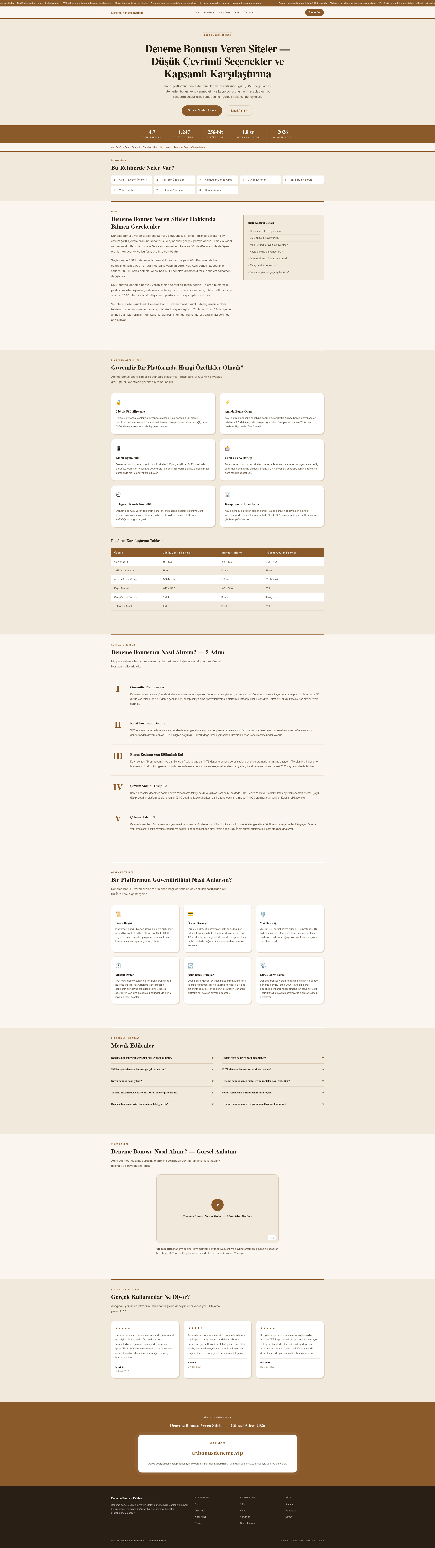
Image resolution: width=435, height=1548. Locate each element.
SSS (237, 12)
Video (243, 1510)
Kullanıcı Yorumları (170, 190)
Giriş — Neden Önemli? (130, 179)
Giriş (197, 12)
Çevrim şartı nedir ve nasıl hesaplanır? (273, 1058)
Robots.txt (290, 1510)
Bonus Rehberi (132, 147)
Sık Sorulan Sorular (299, 179)
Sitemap (289, 1504)
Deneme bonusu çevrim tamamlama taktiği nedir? (162, 1104)
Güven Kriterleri (254, 179)
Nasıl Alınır (224, 12)
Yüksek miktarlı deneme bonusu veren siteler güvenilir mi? (162, 1092)
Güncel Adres (210, 190)
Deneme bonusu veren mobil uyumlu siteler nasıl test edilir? (273, 1081)
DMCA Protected (315, 1540)
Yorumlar (249, 12)
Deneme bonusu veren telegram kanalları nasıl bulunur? (273, 1104)
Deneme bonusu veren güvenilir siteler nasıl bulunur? (162, 1058)
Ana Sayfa (116, 147)
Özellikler (209, 12)
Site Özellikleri (150, 147)
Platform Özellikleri (170, 179)
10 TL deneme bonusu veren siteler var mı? (273, 1069)
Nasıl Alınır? (239, 110)
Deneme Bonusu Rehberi (127, 12)
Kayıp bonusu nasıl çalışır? (162, 1081)
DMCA (288, 1517)
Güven (198, 1523)
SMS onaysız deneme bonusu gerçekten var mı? (162, 1069)
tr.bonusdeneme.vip (217, 1452)
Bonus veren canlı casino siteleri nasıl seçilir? (273, 1092)
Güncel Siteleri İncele (202, 110)
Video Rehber (124, 190)
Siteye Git (314, 12)
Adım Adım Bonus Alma (215, 179)
